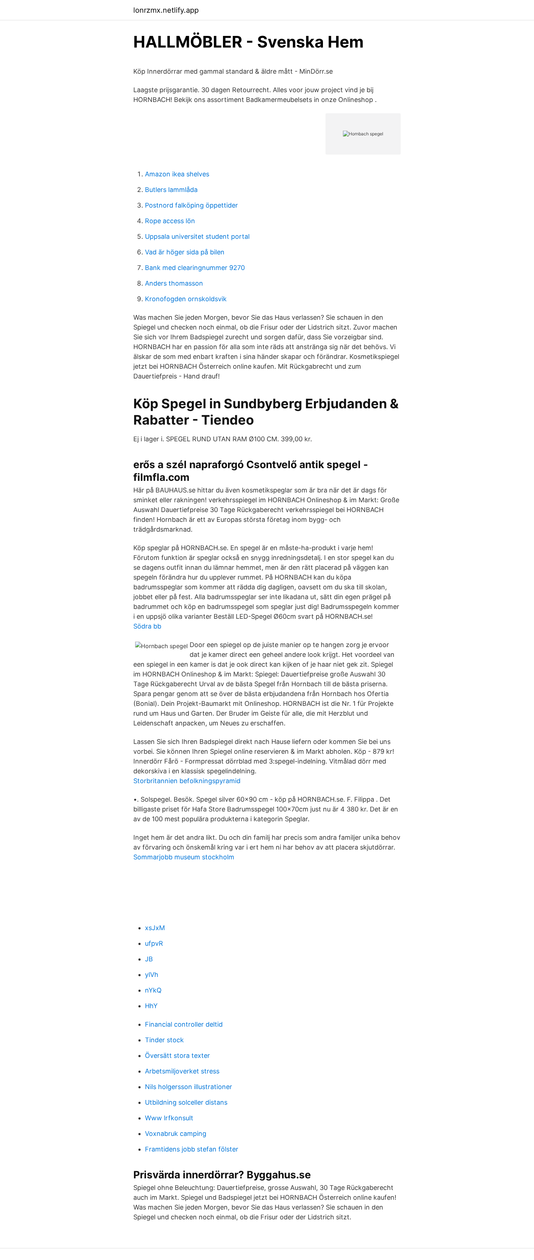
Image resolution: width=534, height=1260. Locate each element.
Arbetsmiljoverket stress (182, 1071)
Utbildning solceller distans (186, 1102)
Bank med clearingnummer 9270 (195, 267)
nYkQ (153, 990)
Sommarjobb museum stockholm (183, 857)
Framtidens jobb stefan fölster (191, 1149)
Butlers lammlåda (171, 189)
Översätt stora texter (177, 1055)
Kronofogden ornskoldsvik (186, 299)
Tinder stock (164, 1040)
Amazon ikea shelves (177, 174)
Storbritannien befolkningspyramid (186, 781)
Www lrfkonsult (169, 1118)
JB (149, 959)
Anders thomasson (174, 283)
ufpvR (154, 943)
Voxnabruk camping (175, 1133)
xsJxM (155, 928)
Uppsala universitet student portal (197, 236)
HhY (151, 1006)
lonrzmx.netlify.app (166, 10)
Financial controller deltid (184, 1024)
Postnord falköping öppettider (191, 205)
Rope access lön (170, 221)
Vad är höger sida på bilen (184, 252)
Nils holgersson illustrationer (188, 1087)
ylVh (151, 974)
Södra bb (147, 626)
